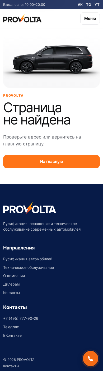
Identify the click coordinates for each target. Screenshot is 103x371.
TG (88, 4)
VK (80, 4)
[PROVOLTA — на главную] (22, 18)
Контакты (11, 292)
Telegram (11, 327)
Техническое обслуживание (28, 267)
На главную (51, 161)
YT (97, 4)
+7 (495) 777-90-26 (20, 318)
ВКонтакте (12, 335)
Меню (90, 18)
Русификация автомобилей (27, 259)
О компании (14, 275)
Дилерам (11, 284)
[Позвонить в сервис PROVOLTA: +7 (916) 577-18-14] (90, 358)
